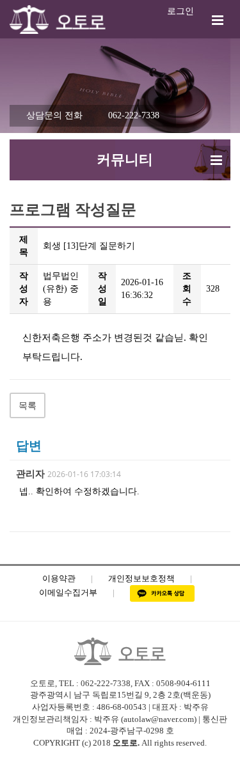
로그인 (180, 11)
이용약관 (59, 578)
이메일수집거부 (68, 592)
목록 (27, 406)
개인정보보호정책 (141, 578)
